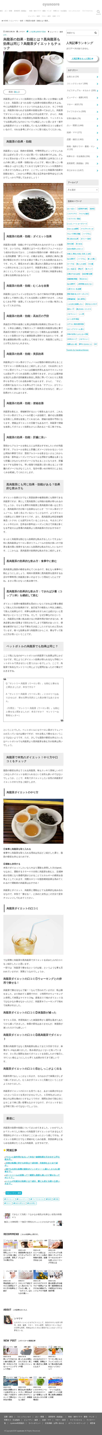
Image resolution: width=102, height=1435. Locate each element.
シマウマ (18, 1318)
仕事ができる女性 (73, 274)
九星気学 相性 (83, 209)
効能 (57, 1199)
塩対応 (92, 209)
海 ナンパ (89, 269)
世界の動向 (74, 118)
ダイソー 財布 (86, 239)
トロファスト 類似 (73, 219)
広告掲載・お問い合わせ (54, 1423)
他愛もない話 (72, 344)
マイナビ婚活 (84, 214)
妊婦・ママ (56, 16)
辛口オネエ (75, 170)
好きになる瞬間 (72, 229)
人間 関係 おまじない (85, 284)
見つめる (79, 244)
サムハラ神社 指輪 (73, 234)
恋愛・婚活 (75, 139)
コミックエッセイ (74, 11)
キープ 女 (70, 264)
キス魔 (90, 264)
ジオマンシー (72, 314)
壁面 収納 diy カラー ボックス (78, 294)
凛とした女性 (81, 264)
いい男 (81, 314)
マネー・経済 (46, 16)
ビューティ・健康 (34, 16)
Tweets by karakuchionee (77, 350)
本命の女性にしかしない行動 (77, 334)
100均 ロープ (72, 339)
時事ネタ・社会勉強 (60, 11)
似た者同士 (82, 299)
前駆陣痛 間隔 (72, 279)
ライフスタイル (87, 11)
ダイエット (10, 1199)
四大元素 (70, 244)
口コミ (8, 1203)
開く (16, 92)
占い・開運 (8, 11)
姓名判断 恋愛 (87, 274)
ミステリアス (72, 214)
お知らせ (73, 77)
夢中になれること (85, 344)
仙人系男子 (71, 259)
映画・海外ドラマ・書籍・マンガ (40, 11)
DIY (95, 344)
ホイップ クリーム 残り (75, 329)
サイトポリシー (35, 1423)
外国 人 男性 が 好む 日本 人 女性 (79, 254)
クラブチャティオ (87, 229)
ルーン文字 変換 (73, 319)
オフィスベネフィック (77, 1423)
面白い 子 (70, 309)
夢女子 (80, 269)
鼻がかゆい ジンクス (83, 309)
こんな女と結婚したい (75, 304)
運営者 (92, 1423)
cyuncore (51, 3)
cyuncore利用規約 (17, 1423)
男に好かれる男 (72, 239)
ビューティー (23, 1199)
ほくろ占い (71, 209)
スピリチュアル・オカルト (81, 90)
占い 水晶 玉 (71, 269)
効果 (49, 1199)
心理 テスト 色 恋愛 (74, 289)
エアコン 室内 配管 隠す (75, 324)
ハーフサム (87, 234)
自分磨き (32, 1203)
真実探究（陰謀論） (20, 11)
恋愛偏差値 (71, 299)
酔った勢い (92, 259)
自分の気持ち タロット (75, 249)
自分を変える (20, 1203)
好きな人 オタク (91, 304)
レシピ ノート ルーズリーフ (77, 224)
